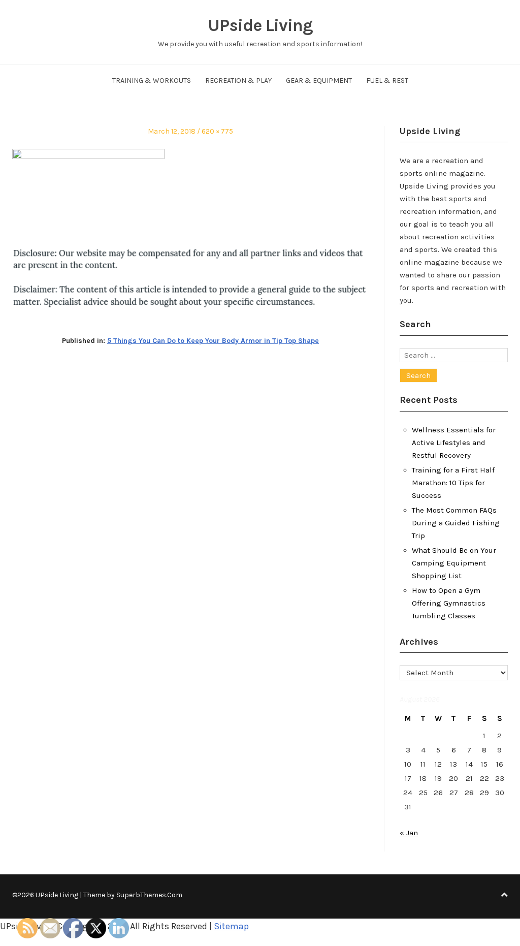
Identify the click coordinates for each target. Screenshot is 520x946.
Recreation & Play (238, 80)
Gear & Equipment (319, 80)
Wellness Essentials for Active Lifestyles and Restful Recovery (454, 442)
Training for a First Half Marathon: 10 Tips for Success (453, 482)
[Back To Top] (504, 895)
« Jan (409, 832)
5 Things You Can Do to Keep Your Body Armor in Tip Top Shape (213, 340)
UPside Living (260, 25)
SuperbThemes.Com (149, 895)
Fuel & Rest (387, 80)
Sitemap (231, 926)
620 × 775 (217, 131)
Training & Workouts (151, 80)
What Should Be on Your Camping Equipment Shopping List (454, 563)
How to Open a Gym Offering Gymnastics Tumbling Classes (448, 603)
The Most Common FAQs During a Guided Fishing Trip (456, 523)
